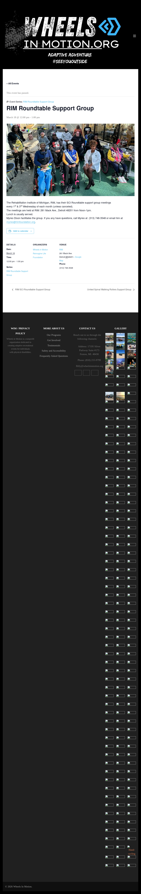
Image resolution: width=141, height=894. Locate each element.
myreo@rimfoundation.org (20, 222)
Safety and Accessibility (54, 350)
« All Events (12, 83)
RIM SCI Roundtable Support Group (32, 289)
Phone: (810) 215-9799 (89, 360)
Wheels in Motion (40, 249)
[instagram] (86, 373)
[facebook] (94, 373)
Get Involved (53, 340)
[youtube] (78, 373)
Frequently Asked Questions (54, 356)
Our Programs (54, 335)
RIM (61, 249)
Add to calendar (20, 231)
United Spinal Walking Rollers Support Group (109, 289)
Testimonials (54, 345)
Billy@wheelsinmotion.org (89, 366)
